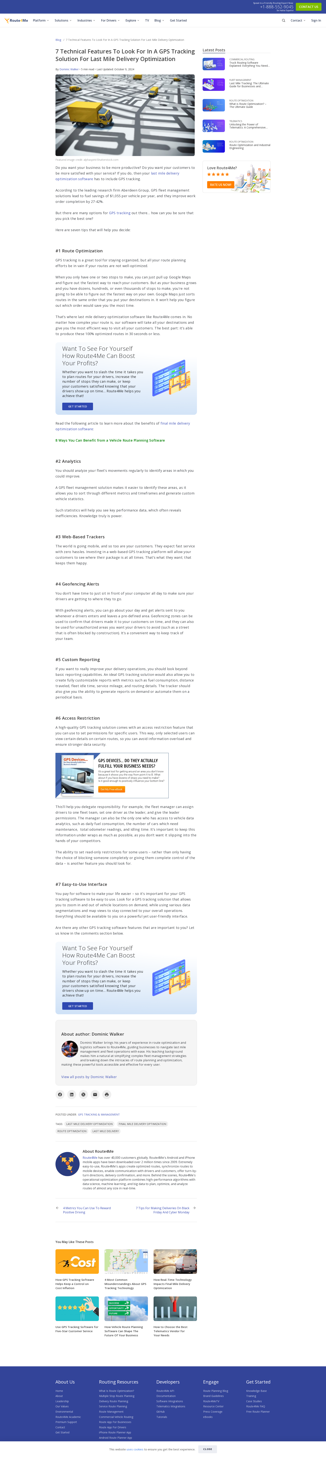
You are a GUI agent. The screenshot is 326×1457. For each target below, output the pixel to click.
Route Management (111, 1411)
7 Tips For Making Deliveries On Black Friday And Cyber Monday (162, 1210)
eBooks (208, 1417)
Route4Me (90, 1158)
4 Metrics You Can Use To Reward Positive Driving (87, 1210)
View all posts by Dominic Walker (89, 1077)
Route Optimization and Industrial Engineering (249, 146)
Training (251, 1396)
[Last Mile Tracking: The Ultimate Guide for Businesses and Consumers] (214, 84)
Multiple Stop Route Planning (116, 1396)
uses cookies (135, 1449)
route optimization (71, 1131)
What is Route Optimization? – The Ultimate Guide (247, 105)
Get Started (178, 20)
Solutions (61, 20)
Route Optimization (241, 100)
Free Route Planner (258, 1411)
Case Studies (254, 1401)
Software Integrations (169, 1401)
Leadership (62, 1401)
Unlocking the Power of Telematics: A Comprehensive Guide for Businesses (247, 127)
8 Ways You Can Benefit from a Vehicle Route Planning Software (110, 440)
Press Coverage (212, 1411)
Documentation (166, 1396)
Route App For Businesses (115, 1422)
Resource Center (213, 1406)
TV (147, 20)
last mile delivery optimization (89, 1124)
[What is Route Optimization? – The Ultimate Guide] (214, 105)
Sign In (316, 20)
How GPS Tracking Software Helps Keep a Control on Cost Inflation (74, 1284)
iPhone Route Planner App (115, 1432)
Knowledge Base (256, 1391)
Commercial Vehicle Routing (116, 1417)
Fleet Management (240, 80)
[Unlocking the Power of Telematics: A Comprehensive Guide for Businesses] (214, 125)
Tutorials (161, 1417)
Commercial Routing (241, 59)
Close (207, 1449)
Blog (157, 20)
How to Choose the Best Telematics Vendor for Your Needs (171, 1331)
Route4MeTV (211, 1401)
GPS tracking (120, 213)
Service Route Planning (113, 1406)
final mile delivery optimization (142, 1124)
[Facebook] (60, 1094)
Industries (84, 20)
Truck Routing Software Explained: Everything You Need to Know (248, 65)
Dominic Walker (69, 69)
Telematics (235, 121)
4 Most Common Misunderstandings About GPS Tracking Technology (125, 1284)
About (59, 1396)
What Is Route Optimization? (116, 1391)
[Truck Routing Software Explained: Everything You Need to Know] (214, 64)
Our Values (62, 1406)
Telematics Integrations (170, 1406)
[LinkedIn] (71, 1094)
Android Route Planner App (115, 1437)
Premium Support (66, 1422)
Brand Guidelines (213, 1396)
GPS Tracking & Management (99, 1114)
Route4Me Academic (68, 1417)
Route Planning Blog (215, 1391)
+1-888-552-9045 (277, 6)
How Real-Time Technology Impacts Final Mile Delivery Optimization (173, 1284)
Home (59, 1391)
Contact (296, 20)
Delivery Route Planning (113, 1401)
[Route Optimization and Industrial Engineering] (214, 146)
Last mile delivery (105, 1131)
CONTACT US (308, 7)
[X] (83, 1094)
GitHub (160, 1411)
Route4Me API (165, 1391)
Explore (130, 20)
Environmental (64, 1411)
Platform (39, 20)
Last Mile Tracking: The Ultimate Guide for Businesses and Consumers (249, 86)
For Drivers (108, 20)
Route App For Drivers (112, 1427)
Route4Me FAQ (255, 1406)
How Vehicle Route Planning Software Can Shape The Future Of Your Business (124, 1331)
